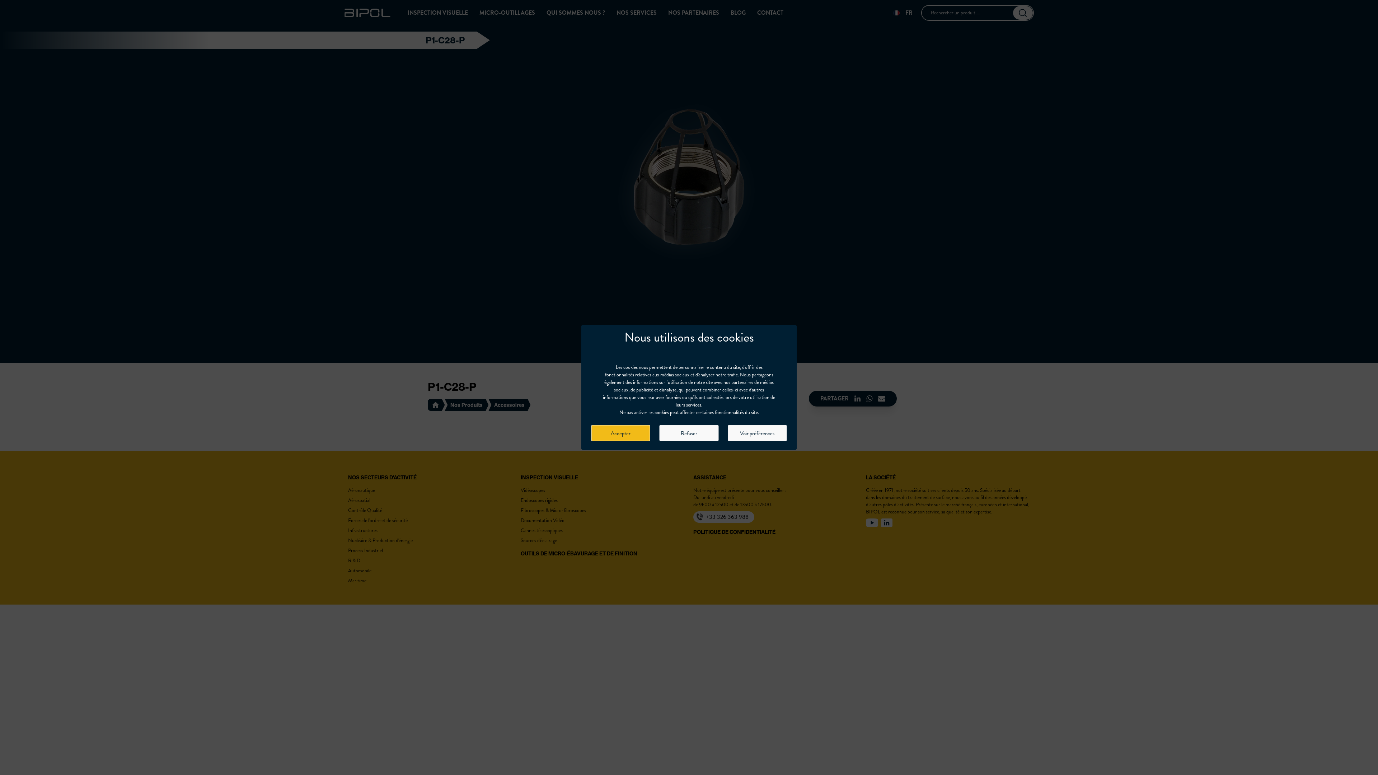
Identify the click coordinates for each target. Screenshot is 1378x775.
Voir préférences (757, 433)
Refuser (689, 433)
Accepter (621, 433)
